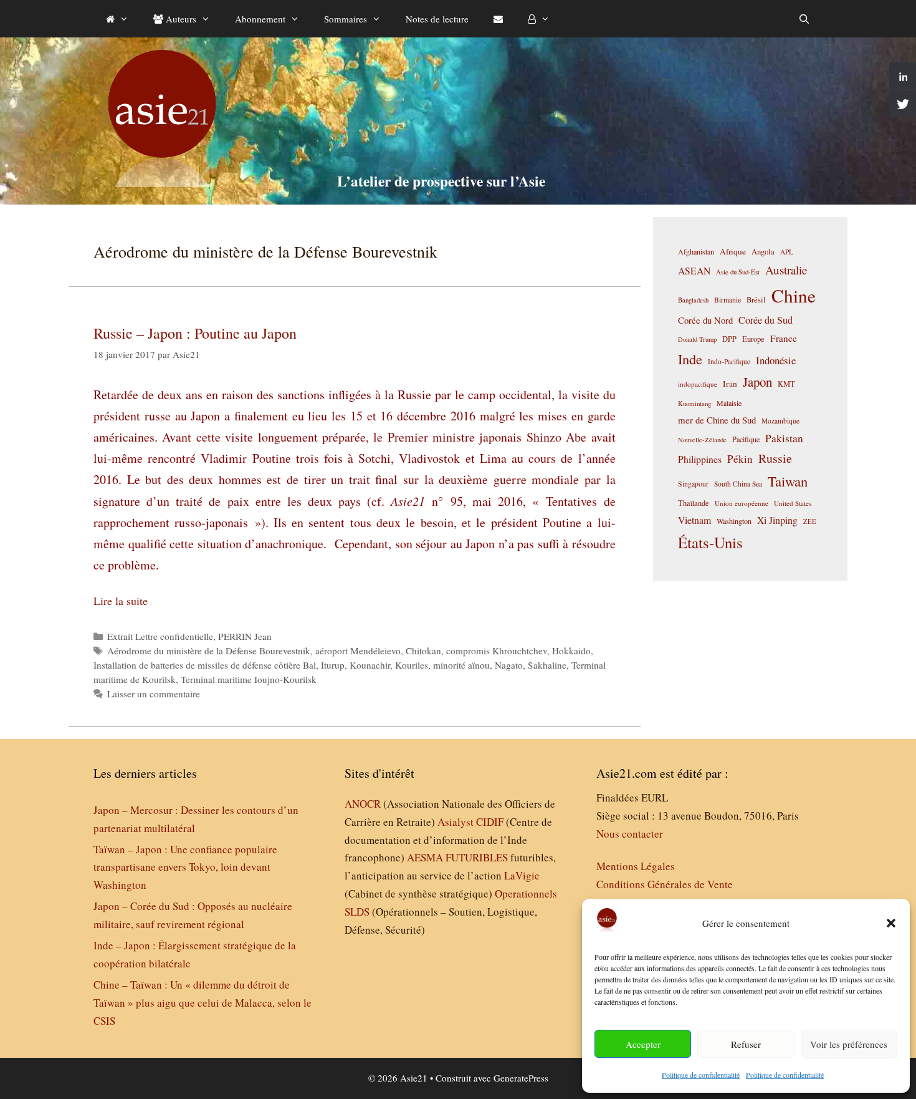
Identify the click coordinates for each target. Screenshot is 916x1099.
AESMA (425, 857)
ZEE (809, 521)
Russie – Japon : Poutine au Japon (195, 333)
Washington (734, 521)
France (783, 338)
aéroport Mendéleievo (358, 650)
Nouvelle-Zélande (702, 439)
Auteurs (179, 18)
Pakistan (784, 438)
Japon (757, 381)
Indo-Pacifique (729, 361)
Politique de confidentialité (701, 1075)
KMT (786, 384)
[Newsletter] (498, 18)
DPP (729, 339)
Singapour (693, 483)
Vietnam (694, 519)
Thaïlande (693, 503)
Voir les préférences (848, 1044)
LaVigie (522, 875)
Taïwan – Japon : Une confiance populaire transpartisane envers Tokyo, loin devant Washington (185, 867)
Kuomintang (694, 403)
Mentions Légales (635, 866)
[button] (891, 923)
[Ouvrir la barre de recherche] (804, 18)
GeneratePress (521, 1078)
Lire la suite (120, 600)
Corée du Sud (765, 320)
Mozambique (780, 420)
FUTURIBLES (477, 857)
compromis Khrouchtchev (496, 650)
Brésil (756, 299)
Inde (690, 358)
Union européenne (741, 503)
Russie (775, 458)
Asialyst (455, 822)
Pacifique (746, 439)
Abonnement (260, 18)
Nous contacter (629, 833)
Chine (793, 295)
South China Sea (738, 483)
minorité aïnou (461, 665)
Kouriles (411, 665)
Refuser (746, 1044)
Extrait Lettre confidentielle (160, 636)
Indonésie (776, 360)
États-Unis (710, 542)
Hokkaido (571, 650)
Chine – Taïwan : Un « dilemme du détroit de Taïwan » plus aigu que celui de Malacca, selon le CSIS (202, 1002)
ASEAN (694, 270)
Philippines (700, 458)
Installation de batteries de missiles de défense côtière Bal (204, 665)
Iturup (333, 665)
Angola (763, 251)
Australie (786, 270)
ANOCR (363, 803)
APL (786, 251)
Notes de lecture (437, 18)
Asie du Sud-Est (738, 271)
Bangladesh (693, 300)
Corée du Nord (705, 320)
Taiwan (788, 481)
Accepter (643, 1044)
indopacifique (697, 384)
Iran (730, 383)
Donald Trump (697, 339)
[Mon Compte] (538, 18)
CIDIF (489, 822)
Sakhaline (547, 665)
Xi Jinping (777, 519)
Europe (753, 339)
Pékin (740, 459)
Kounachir (370, 665)
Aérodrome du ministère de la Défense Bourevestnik (208, 650)
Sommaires (345, 18)
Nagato (509, 665)
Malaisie (729, 403)
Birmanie (727, 299)
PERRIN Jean (245, 636)
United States (792, 503)
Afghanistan (696, 251)
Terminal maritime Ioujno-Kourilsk (249, 679)
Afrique (733, 251)
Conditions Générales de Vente (664, 884)
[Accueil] (117, 18)
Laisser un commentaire (153, 693)
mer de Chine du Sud (717, 420)
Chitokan (423, 650)
